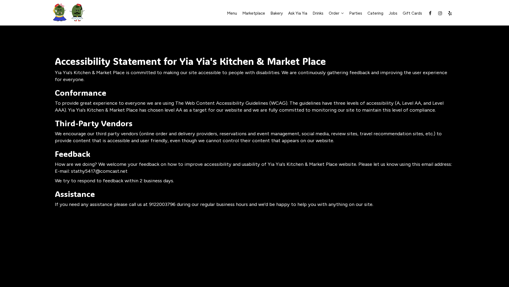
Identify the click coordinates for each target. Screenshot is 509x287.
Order (334, 13)
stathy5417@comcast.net (99, 171)
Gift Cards (412, 13)
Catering (375, 13)
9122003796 (162, 204)
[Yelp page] (450, 13)
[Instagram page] (440, 13)
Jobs (393, 13)
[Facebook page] (430, 13)
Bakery (276, 13)
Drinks (318, 13)
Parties (355, 13)
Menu (232, 13)
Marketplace (253, 13)
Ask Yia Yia (297, 13)
